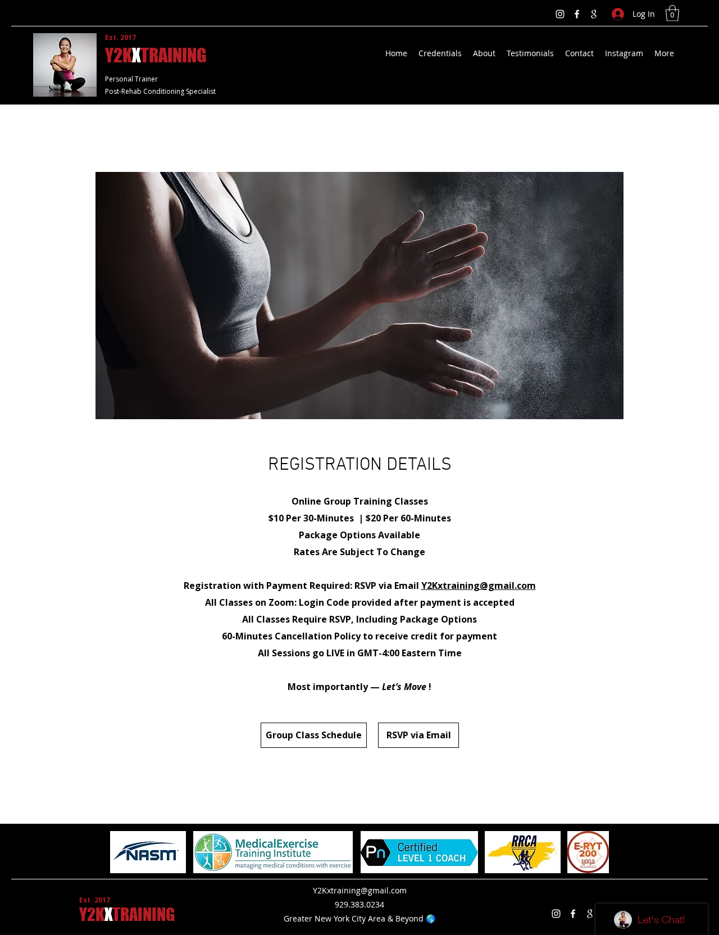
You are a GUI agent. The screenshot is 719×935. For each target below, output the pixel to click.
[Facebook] (577, 14)
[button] (672, 13)
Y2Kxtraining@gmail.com (478, 585)
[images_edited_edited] (593, 14)
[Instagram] (560, 14)
